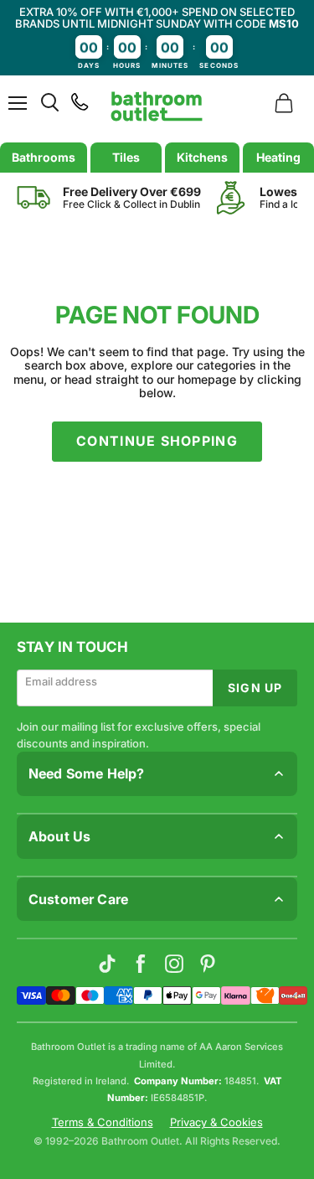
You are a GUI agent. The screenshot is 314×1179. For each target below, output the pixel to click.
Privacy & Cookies (216, 1122)
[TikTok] (107, 963)
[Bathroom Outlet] (156, 106)
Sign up (255, 687)
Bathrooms (43, 157)
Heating (278, 157)
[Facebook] (140, 963)
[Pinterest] (207, 963)
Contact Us (48, 932)
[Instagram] (174, 963)
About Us (59, 836)
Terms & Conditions (102, 1122)
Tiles (126, 157)
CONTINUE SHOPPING (157, 441)
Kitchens (202, 157)
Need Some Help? (86, 773)
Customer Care (78, 899)
